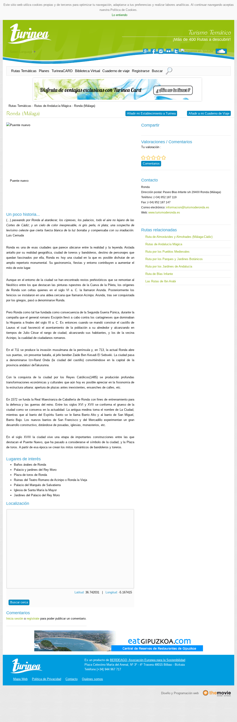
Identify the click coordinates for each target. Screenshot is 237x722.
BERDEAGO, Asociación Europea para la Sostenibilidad (147, 660)
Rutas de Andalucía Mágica (52, 106)
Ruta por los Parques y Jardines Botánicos (174, 259)
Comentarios (151, 163)
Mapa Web (20, 679)
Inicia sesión (14, 618)
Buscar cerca (19, 602)
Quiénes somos (92, 679)
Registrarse (141, 71)
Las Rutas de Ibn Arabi (160, 281)
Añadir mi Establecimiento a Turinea (151, 113)
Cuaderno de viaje (116, 71)
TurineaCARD (62, 71)
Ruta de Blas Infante (159, 274)
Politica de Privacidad (46, 679)
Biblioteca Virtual (87, 71)
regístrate (33, 618)
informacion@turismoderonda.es (187, 207)
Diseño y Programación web (180, 693)
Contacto (71, 679)
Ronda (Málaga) (84, 106)
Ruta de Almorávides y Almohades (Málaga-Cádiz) (178, 237)
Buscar (157, 71)
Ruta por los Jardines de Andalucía (168, 266)
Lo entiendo (119, 15)
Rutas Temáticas (24, 71)
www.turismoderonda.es (164, 212)
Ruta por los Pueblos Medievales (167, 251)
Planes (44, 71)
